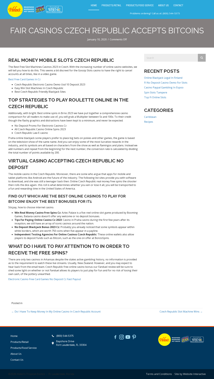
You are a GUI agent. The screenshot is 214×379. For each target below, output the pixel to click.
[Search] (202, 58)
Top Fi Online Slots (155, 97)
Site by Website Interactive (190, 374)
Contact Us (16, 359)
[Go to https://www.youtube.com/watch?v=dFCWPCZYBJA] (127, 337)
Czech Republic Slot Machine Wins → (181, 311)
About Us (15, 354)
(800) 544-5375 (171, 13)
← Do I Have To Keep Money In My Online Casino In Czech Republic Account (56, 311)
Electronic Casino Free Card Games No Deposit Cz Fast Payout (44, 279)
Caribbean (150, 117)
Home (14, 336)
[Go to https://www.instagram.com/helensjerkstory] (121, 337)
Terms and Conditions (159, 374)
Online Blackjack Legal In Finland (163, 77)
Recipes (148, 121)
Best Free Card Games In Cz (24, 79)
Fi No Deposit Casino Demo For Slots (165, 82)
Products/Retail (19, 342)
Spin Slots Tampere (155, 92)
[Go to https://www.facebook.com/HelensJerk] (115, 337)
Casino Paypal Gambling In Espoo (163, 87)
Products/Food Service (23, 348)
